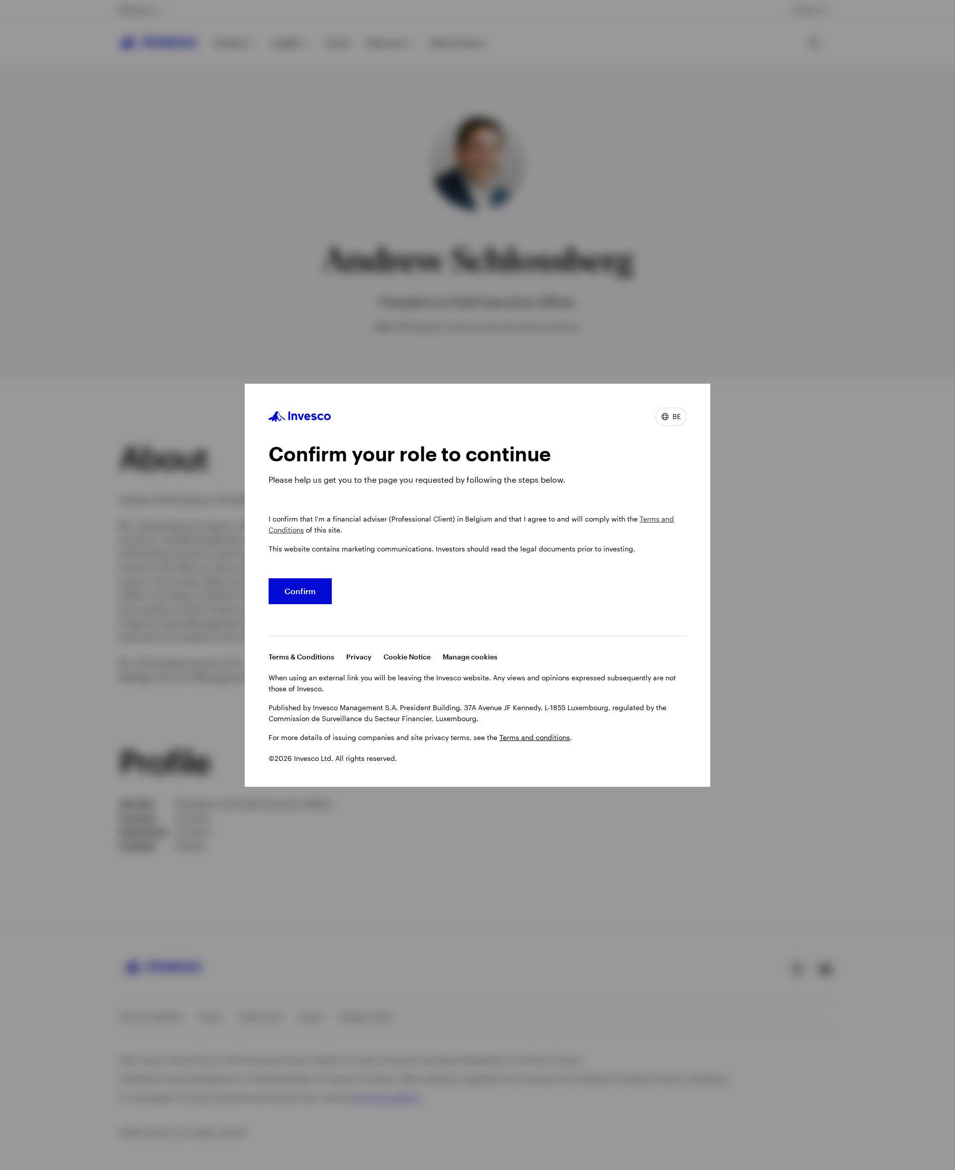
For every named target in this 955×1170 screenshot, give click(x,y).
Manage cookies (470, 656)
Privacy (359, 656)
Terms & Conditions (301, 656)
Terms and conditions (534, 737)
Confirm (300, 591)
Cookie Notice (407, 656)
